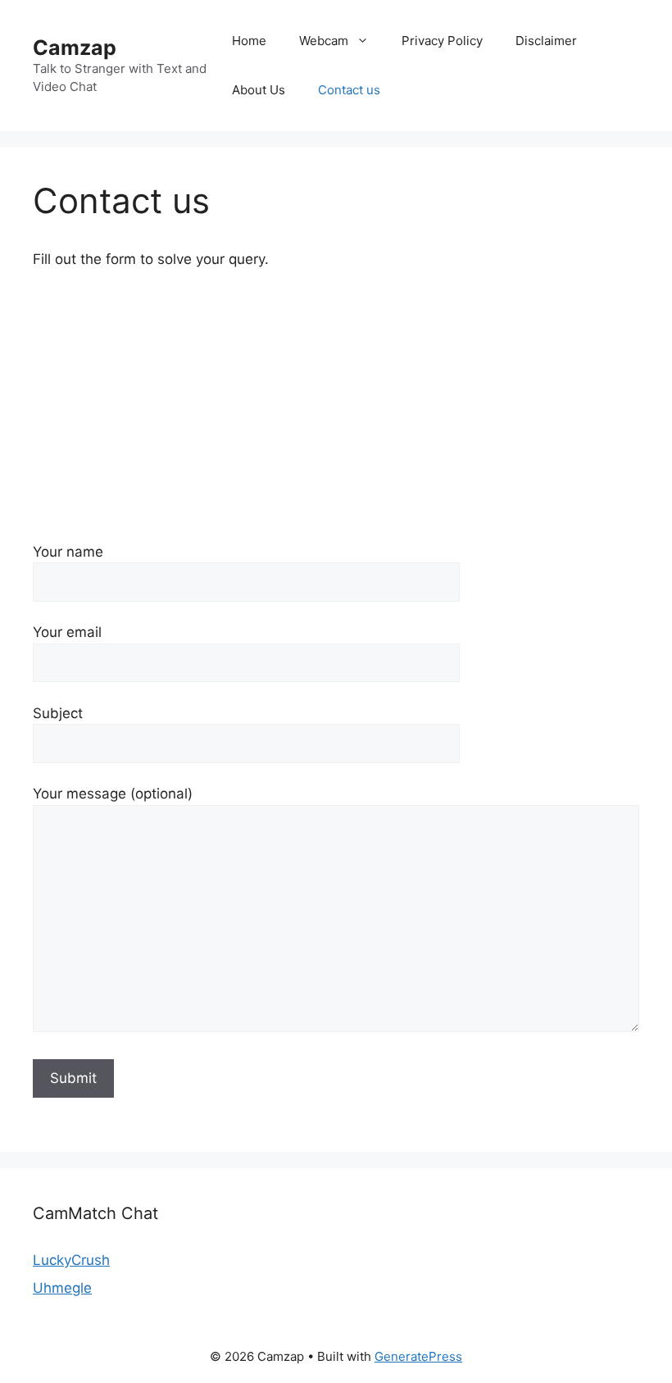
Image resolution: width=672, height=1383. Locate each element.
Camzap (74, 47)
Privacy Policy (442, 40)
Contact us (349, 90)
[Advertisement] (336, 406)
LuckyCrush (71, 1260)
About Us (258, 90)
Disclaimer (546, 40)
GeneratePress (418, 1356)
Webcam (323, 40)
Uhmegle (62, 1288)
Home (249, 40)
